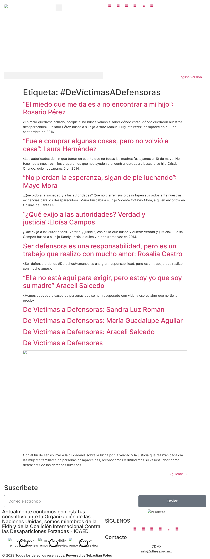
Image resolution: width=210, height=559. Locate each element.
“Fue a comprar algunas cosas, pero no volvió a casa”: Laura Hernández (95, 145)
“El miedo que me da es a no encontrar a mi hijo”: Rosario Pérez (98, 108)
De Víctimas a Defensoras (63, 343)
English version (190, 77)
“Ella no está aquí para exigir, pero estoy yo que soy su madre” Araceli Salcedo (102, 282)
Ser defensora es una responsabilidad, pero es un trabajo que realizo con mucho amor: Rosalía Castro (102, 250)
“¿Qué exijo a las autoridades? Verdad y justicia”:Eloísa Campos (84, 218)
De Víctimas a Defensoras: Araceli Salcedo (89, 332)
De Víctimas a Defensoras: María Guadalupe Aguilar (103, 321)
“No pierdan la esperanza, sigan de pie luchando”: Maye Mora (100, 181)
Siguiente (178, 474)
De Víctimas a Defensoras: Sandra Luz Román (93, 309)
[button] (59, 7)
